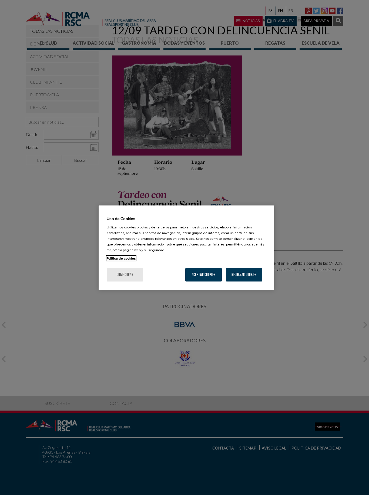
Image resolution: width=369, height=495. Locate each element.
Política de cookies (121, 258)
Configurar (125, 274)
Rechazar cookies (244, 274)
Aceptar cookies (203, 274)
